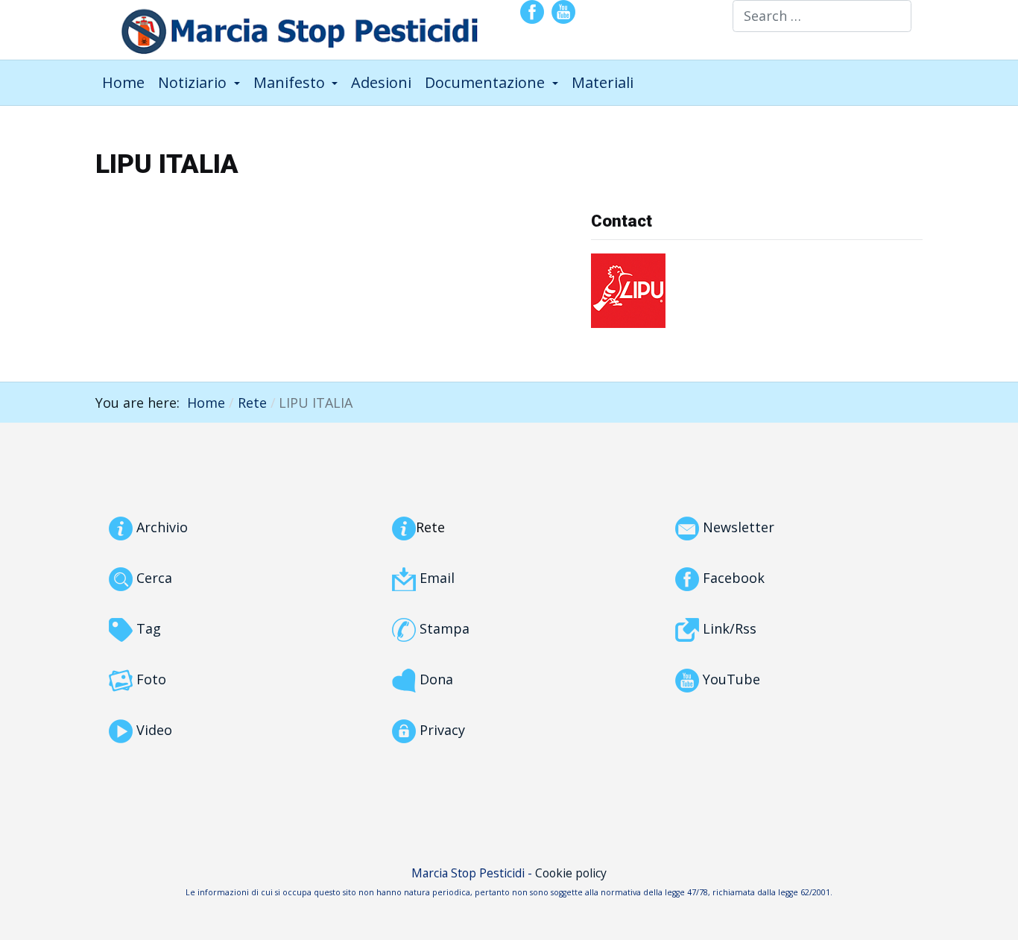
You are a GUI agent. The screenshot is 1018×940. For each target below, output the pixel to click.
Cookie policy (571, 873)
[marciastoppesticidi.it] (289, 28)
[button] (199, 82)
